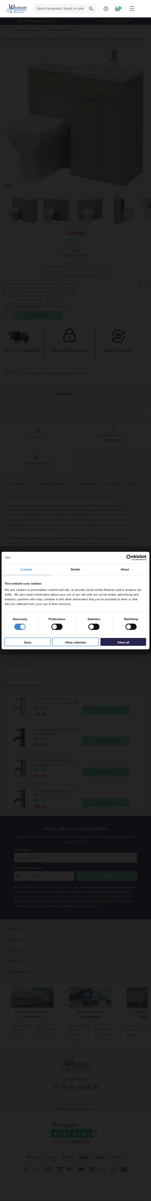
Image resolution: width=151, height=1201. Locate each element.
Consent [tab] (26, 569)
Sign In (106, 8)
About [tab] (125, 569)
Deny (27, 642)
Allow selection (75, 642)
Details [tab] (75, 569)
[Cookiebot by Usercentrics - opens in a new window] (129, 558)
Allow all (123, 642)
